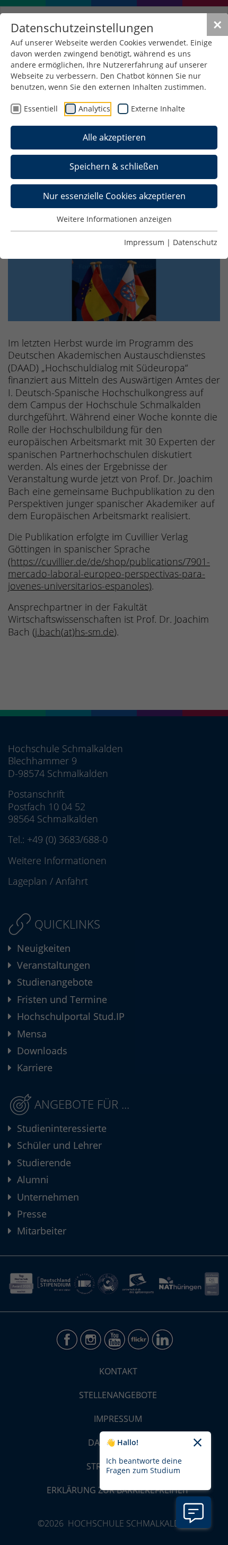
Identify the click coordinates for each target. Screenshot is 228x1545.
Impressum (144, 242)
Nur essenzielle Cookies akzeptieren (114, 196)
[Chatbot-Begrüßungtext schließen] (197, 1443)
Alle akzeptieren (114, 137)
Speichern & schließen (114, 166)
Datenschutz (195, 242)
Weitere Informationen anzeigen (114, 219)
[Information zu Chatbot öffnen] (193, 1512)
